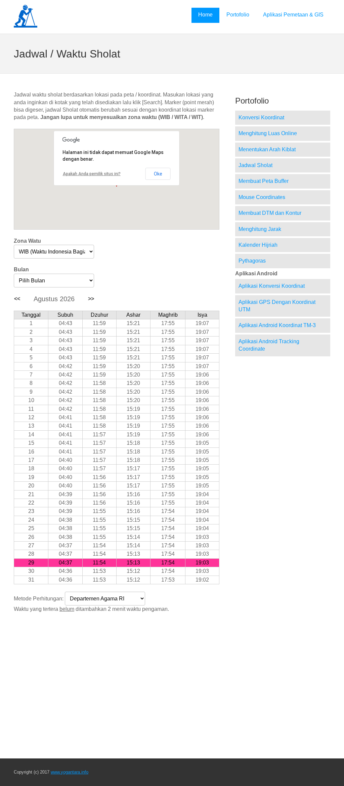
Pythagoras (252, 261)
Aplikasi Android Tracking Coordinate (269, 345)
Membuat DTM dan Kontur (270, 213)
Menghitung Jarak (260, 229)
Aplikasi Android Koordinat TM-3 (277, 325)
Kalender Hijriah (258, 245)
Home (205, 14)
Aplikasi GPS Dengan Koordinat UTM (277, 305)
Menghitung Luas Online (268, 133)
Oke (158, 173)
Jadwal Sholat (255, 165)
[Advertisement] (116, 668)
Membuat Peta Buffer (264, 181)
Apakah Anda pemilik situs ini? (92, 173)
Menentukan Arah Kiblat (267, 149)
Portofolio (237, 14)
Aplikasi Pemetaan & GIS (293, 14)
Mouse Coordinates (262, 197)
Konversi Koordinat (261, 117)
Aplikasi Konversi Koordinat (272, 286)
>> (91, 299)
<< (17, 299)
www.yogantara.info (69, 772)
